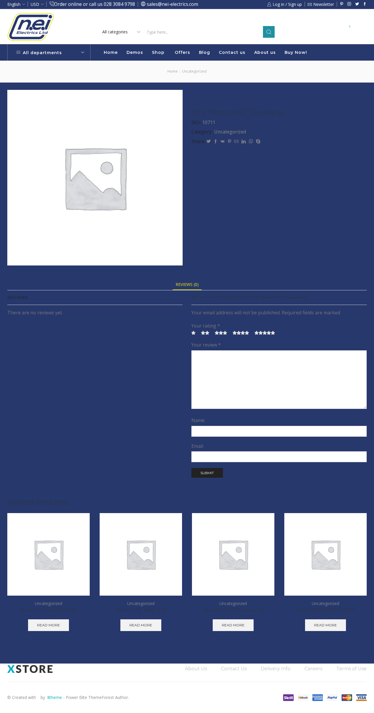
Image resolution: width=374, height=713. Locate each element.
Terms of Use (351, 668)
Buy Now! (296, 52)
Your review (206, 345)
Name (198, 420)
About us (265, 52)
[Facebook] (365, 4)
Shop (158, 52)
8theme (54, 697)
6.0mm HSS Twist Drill (140, 610)
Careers (313, 668)
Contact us (232, 52)
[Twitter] (357, 4)
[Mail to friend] (236, 141)
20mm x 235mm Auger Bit (233, 610)
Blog (204, 52)
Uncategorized (194, 71)
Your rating (205, 326)
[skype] (257, 141)
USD (35, 4)
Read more (236, 20)
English (13, 4)
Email (197, 446)
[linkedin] (243, 141)
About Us (196, 668)
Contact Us (234, 668)
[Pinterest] (342, 4)
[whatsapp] (250, 141)
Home (111, 52)
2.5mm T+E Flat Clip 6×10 (48, 610)
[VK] (222, 141)
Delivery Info (275, 668)
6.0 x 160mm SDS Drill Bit (326, 610)
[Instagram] (349, 4)
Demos (135, 52)
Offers (182, 52)
